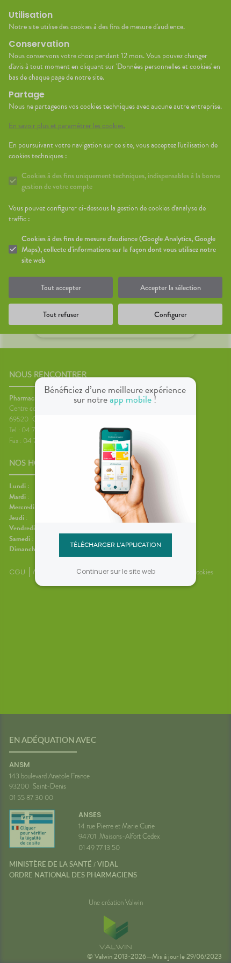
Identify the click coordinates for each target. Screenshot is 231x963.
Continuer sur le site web (115, 571)
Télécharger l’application (115, 545)
